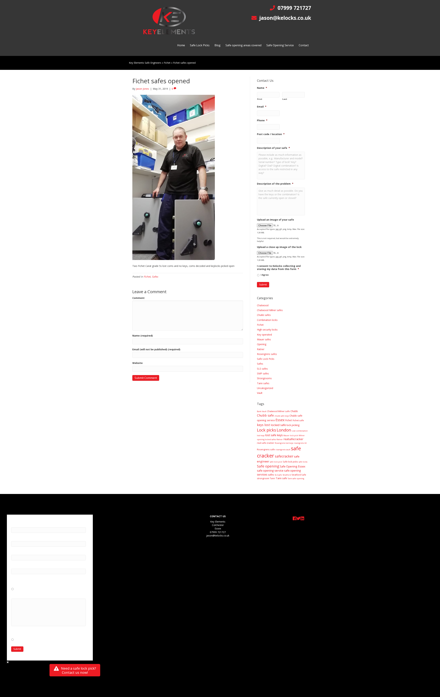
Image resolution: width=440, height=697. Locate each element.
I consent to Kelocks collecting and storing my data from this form (279, 267)
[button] (75, 670)
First (259, 99)
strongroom (263, 478)
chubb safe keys (281, 416)
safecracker (284, 456)
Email (261, 106)
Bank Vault (261, 411)
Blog (217, 45)
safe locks (303, 462)
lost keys (260, 435)
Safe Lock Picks (200, 45)
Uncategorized (265, 388)
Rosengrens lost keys (284, 443)
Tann (272, 478)
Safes (155, 276)
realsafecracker (293, 439)
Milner (302, 435)
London (284, 430)
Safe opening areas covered (243, 45)
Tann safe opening (296, 478)
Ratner (260, 349)
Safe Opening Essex (292, 466)
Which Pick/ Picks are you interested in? (37, 594)
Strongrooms (264, 378)
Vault (259, 393)
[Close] (8, 662)
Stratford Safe (299, 474)
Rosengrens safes (267, 354)
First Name (19, 523)
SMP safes (263, 373)
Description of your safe (273, 148)
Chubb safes (264, 315)
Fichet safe (298, 420)
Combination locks (267, 320)
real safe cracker (265, 442)
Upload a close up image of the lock (279, 247)
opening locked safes (266, 439)
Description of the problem (275, 183)
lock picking (293, 425)
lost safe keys (274, 435)
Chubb (294, 411)
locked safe (278, 425)
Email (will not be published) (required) (156, 349)
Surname (18, 537)
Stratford (287, 475)
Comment (138, 298)
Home (181, 45)
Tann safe (281, 478)
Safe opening (268, 466)
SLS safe (278, 475)
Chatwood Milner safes (270, 310)
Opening (261, 344)
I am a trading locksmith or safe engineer (38, 588)
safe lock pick (276, 462)
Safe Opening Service (280, 45)
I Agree (265, 274)
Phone (262, 120)
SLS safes (262, 368)
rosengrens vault (283, 449)
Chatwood (262, 305)
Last (284, 99)
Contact (304, 45)
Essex (280, 420)
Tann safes (263, 383)
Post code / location (271, 134)
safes (271, 474)
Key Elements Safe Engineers (145, 62)
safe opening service (270, 470)
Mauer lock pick (290, 435)
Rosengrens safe (266, 449)
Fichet (167, 62)
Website (137, 363)
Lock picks (266, 430)
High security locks (267, 329)
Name (262, 87)
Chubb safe (265, 415)
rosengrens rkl (300, 443)
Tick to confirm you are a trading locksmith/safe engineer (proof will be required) (47, 580)
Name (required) (142, 335)
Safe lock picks (290, 461)
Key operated (264, 334)
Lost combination (300, 431)
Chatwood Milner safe (278, 411)
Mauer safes (264, 339)
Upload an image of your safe (275, 219)
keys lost (263, 425)
